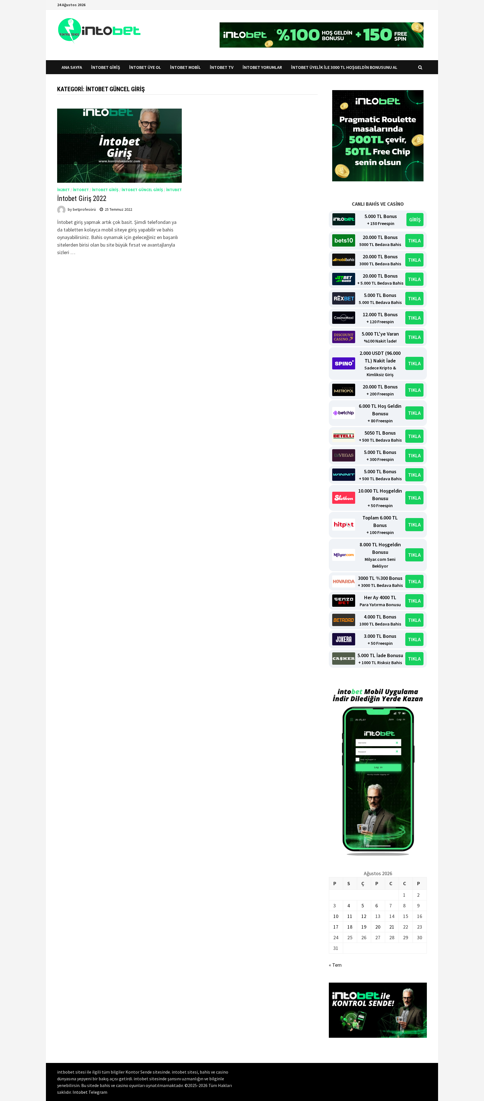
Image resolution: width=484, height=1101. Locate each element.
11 (349, 916)
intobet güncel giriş (142, 189)
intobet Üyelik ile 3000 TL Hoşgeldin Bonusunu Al (344, 67)
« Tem (335, 965)
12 (363, 916)
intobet (81, 189)
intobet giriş (105, 189)
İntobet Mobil (185, 67)
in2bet (63, 189)
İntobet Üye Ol (145, 67)
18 (349, 927)
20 (377, 927)
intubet (174, 189)
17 (335, 927)
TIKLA (414, 240)
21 (391, 927)
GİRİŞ (415, 219)
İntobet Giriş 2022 (81, 199)
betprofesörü (84, 209)
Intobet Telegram (90, 1092)
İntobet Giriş (105, 67)
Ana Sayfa (72, 67)
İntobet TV (222, 67)
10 (335, 916)
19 (363, 927)
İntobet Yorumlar (262, 67)
